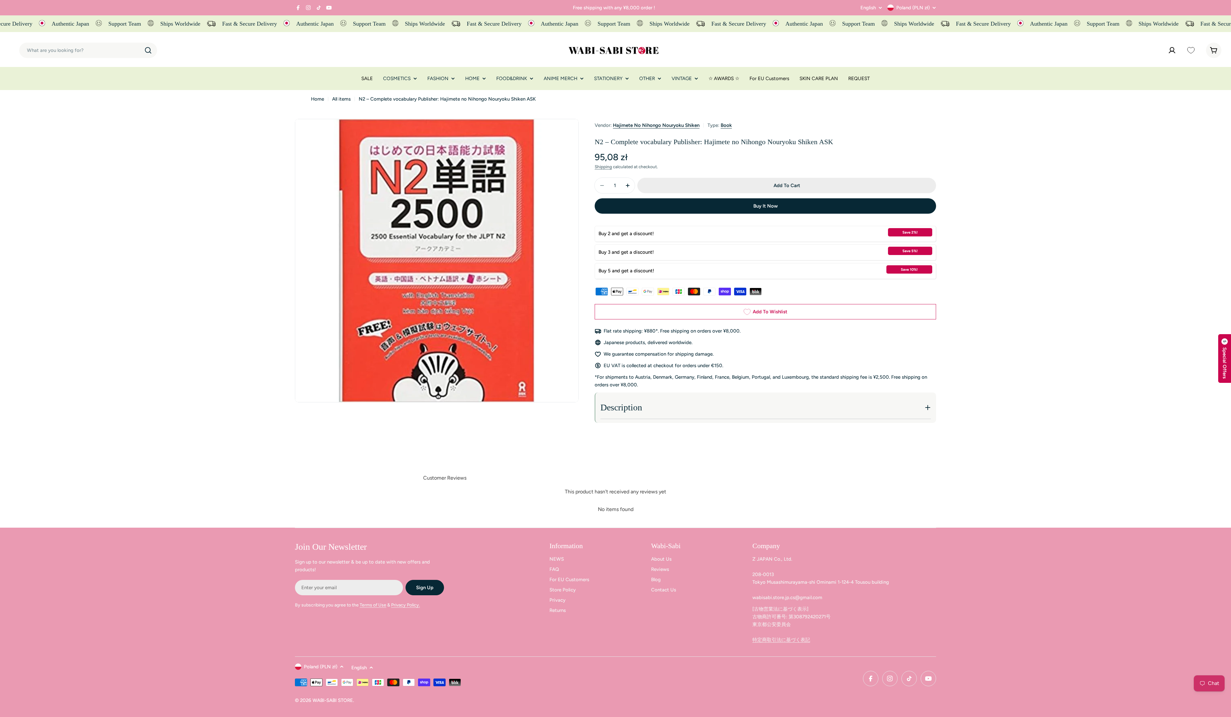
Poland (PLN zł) (913, 8)
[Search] (148, 50)
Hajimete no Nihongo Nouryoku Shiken (656, 125)
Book (726, 125)
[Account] (1172, 50)
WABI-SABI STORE (333, 700)
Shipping (603, 166)
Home (317, 99)
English (868, 7)
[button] (1224, 358)
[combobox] (88, 50)
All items (341, 99)
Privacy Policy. (405, 605)
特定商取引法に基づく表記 (781, 640)
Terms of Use (373, 605)
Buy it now (765, 206)
